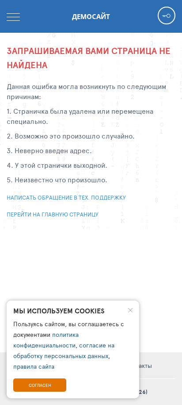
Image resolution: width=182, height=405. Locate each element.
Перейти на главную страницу (53, 214)
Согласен (40, 385)
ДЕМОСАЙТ (91, 16)
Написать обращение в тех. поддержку (66, 197)
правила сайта (33, 366)
